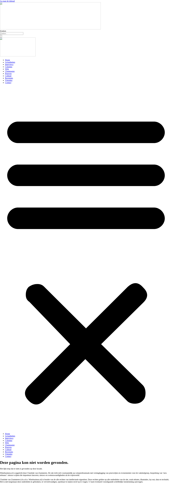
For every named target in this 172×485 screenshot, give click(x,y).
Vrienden (8, 80)
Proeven (8, 73)
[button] (86, 258)
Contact (8, 83)
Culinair (8, 76)
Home (7, 60)
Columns (8, 67)
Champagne (10, 71)
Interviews (9, 64)
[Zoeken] (1, 36)
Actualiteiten (10, 62)
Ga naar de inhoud (7, 1)
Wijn (7, 69)
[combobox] (11, 33)
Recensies (9, 78)
